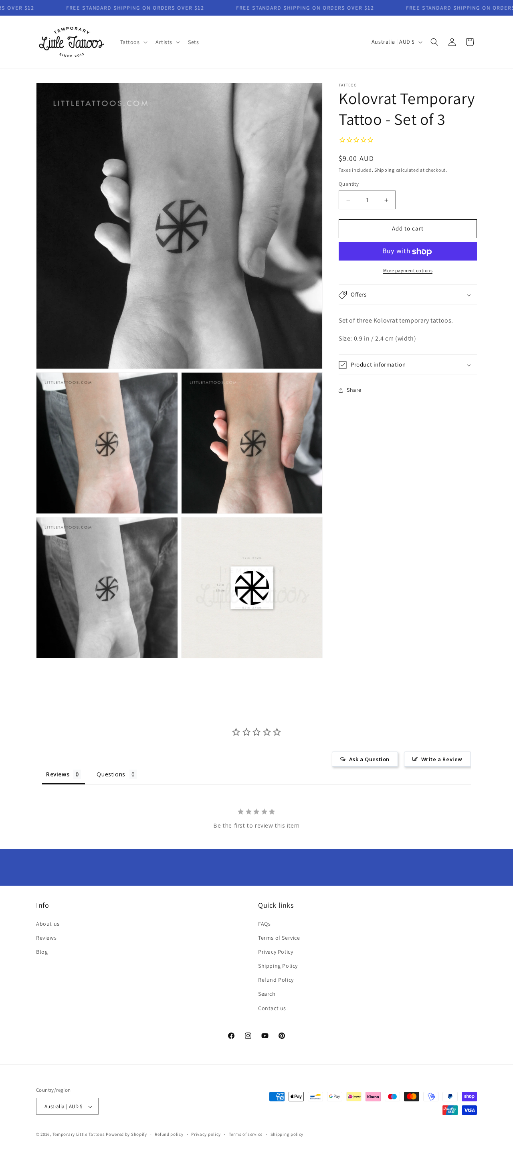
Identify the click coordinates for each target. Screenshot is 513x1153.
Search (267, 994)
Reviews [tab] (57, 774)
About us (48, 923)
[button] (133, 42)
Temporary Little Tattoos (79, 1134)
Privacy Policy (275, 951)
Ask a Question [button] (369, 759)
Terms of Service (279, 937)
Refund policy (169, 1134)
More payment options (407, 271)
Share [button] (354, 390)
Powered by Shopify (126, 1134)
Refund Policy (276, 980)
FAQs (264, 923)
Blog (42, 951)
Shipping (384, 170)
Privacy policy (206, 1134)
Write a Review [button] (442, 759)
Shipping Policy (278, 965)
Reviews (46, 937)
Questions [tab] (111, 774)
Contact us (272, 1008)
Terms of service (246, 1134)
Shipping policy (287, 1134)
